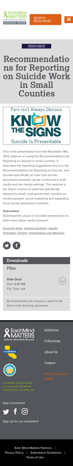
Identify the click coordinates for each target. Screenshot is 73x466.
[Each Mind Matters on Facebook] (15, 411)
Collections (52, 341)
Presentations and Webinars (46, 233)
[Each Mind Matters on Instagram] (25, 411)
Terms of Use (35, 457)
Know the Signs (13, 228)
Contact (49, 363)
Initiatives (51, 330)
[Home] (14, 18)
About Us (51, 352)
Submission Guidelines (45, 453)
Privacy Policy (14, 453)
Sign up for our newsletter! (21, 421)
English (22, 233)
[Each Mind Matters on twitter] (6, 411)
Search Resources (42, 19)
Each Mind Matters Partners (33, 448)
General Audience (35, 228)
